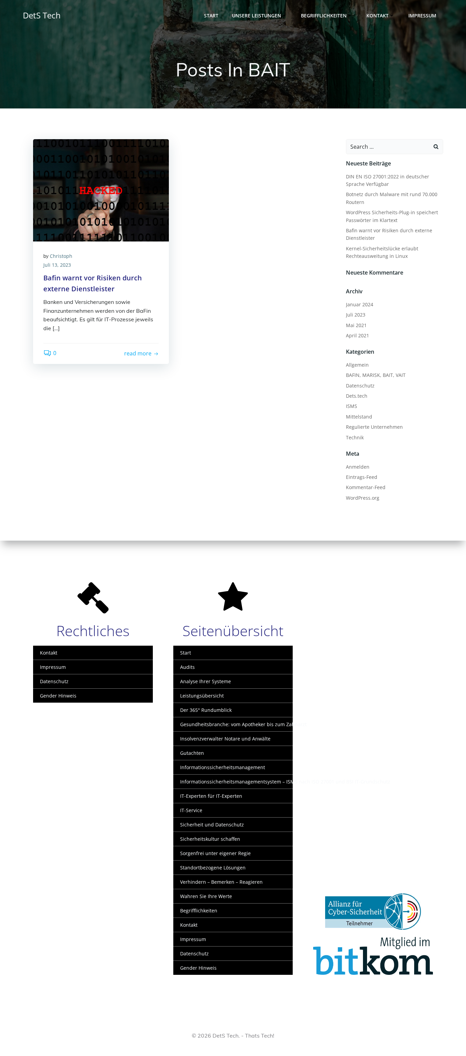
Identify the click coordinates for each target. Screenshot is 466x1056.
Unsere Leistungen (256, 15)
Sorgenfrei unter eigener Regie (215, 853)
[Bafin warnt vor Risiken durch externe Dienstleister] (101, 189)
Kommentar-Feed (365, 487)
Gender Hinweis (58, 695)
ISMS (351, 406)
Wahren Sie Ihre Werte (206, 896)
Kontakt (377, 15)
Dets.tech (356, 396)
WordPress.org (362, 498)
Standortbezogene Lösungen (213, 867)
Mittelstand (359, 416)
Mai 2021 (356, 325)
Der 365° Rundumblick (206, 710)
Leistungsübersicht (202, 695)
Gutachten (192, 753)
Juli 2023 (355, 314)
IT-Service (191, 810)
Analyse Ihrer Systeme (205, 681)
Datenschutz (360, 385)
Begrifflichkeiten (324, 15)
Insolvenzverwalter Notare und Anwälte (225, 738)
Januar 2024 (359, 304)
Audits (187, 667)
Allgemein (357, 365)
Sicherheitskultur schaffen (210, 839)
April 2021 (357, 335)
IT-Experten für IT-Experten (211, 796)
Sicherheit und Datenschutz (212, 824)
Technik (355, 437)
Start (211, 15)
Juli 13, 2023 (57, 265)
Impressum (422, 15)
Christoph (61, 256)
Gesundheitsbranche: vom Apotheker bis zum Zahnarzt (233, 724)
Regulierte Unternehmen (374, 427)
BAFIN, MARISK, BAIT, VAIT (376, 375)
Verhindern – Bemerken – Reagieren (221, 882)
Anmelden (357, 467)
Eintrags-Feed (361, 477)
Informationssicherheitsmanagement (222, 767)
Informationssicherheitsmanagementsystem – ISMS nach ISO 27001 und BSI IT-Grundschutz (233, 781)
